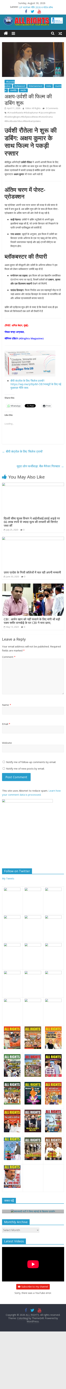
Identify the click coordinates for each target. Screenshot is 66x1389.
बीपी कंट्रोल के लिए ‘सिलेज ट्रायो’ (22, 451)
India (48, 86)
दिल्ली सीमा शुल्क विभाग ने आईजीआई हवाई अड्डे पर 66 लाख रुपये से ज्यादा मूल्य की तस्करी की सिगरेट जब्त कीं (32, 522)
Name (6, 704)
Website (7, 742)
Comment (8, 656)
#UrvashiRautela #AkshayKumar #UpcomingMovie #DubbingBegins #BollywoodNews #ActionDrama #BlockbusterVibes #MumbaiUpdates (30, 117)
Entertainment (35, 86)
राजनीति (13, 90)
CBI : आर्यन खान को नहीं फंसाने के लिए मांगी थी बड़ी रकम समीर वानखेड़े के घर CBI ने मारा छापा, (32, 621)
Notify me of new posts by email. (25, 768)
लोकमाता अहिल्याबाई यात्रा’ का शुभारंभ (35, 6)
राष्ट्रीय (23, 90)
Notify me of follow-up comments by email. (31, 762)
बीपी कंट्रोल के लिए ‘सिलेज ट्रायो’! (27, 380)
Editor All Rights (33, 108)
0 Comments (51, 108)
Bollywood (20, 86)
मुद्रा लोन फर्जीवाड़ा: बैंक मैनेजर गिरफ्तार (40, 466)
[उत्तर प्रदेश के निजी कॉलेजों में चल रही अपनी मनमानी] (33, 539)
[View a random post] (60, 33)
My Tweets (8, 878)
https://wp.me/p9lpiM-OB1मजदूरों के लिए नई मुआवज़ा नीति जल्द (35, 386)
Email (6, 724)
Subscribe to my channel (34, 1286)
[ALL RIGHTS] (6, 33)
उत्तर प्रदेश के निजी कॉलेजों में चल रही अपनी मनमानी (32, 572)
